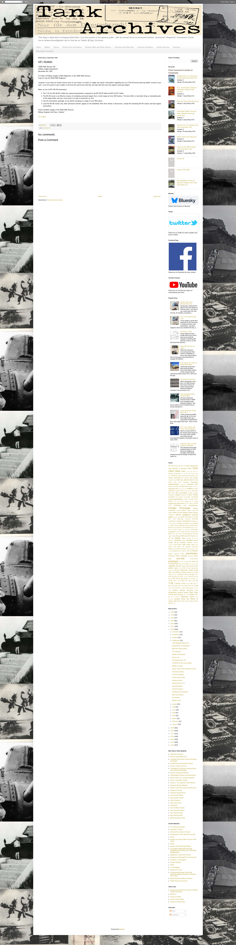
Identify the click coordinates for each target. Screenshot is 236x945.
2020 (172, 629)
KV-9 (191, 527)
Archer (191, 486)
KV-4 (170, 527)
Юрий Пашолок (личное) (178, 881)
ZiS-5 (196, 601)
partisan (176, 553)
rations (187, 564)
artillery (190, 488)
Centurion (171, 495)
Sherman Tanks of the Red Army (188, 101)
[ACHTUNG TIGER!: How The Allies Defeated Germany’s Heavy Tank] (172, 115)
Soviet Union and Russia (71, 47)
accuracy (194, 482)
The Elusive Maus (178, 672)
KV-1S (182, 525)
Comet (181, 497)
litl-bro (172, 837)
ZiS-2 (179, 601)
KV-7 (180, 527)
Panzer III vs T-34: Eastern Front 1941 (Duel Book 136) (187, 126)
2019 (172, 728)
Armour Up (175, 657)
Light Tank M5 (185, 531)
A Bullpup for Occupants (180, 692)
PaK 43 (189, 551)
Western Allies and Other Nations (98, 47)
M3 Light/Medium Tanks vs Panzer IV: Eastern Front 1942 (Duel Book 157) (187, 182)
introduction (177, 517)
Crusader (191, 499)
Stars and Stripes (178, 695)
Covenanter (187, 497)
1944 (177, 471)
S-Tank (188, 568)
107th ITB (177, 466)
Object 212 (194, 544)
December (176, 632)
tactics (175, 590)
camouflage (183, 493)
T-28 (189, 581)
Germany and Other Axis (124, 47)
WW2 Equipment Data (177, 818)
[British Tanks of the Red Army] (172, 140)
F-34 (196, 503)
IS (181, 517)
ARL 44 (195, 486)
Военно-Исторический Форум (180, 846)
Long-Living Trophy (178, 677)
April (174, 715)
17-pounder (183, 468)
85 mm (180, 480)
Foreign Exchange (179, 508)
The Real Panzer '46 (179, 660)
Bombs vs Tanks (177, 666)
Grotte (178, 510)
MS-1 (180, 544)
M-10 (196, 531)
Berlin (172, 491)
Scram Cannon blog (177, 899)
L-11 (195, 527)
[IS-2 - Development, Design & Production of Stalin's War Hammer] (172, 91)
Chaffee (177, 495)
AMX (196, 484)
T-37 (194, 583)
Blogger (122, 929)
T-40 (172, 586)
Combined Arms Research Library (181, 763)
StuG (186, 574)
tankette (182, 590)
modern (189, 542)
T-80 (183, 588)
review (184, 566)
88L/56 (186, 480)
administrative (173, 484)
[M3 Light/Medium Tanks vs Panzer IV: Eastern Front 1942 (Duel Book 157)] (172, 184)
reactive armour (193, 564)
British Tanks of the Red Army (187, 137)
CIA (176, 497)
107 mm (171, 466)
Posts (173, 911)
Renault (178, 566)
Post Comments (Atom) (55, 200)
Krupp (191, 523)
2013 (172, 745)
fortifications (172, 510)
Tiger (191, 592)
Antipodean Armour (176, 754)
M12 (194, 533)
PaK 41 (184, 551)
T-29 (193, 580)
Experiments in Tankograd (181, 646)
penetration (192, 553)
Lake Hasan (178, 529)
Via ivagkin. (42, 117)
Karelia (193, 521)
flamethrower (193, 505)
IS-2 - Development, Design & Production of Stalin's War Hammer (187, 89)
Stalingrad (181, 574)
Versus (56, 47)
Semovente (194, 568)
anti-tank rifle (183, 486)
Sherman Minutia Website (178, 785)
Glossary (176, 47)
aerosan (183, 484)
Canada (190, 493)
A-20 (170, 482)
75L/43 (170, 480)
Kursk (195, 523)
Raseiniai (181, 564)
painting (174, 551)
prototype (173, 561)
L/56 (172, 529)
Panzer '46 (180, 158)
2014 (172, 742)
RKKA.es (173, 894)
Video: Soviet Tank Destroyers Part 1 (184, 669)
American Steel (177, 680)
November (176, 634)
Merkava (170, 540)
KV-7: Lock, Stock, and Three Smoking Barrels (188, 428)
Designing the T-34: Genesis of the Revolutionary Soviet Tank (187, 77)
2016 (172, 736)
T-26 (182, 581)
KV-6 (176, 527)
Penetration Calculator (45, 51)
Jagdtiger (179, 521)
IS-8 (174, 519)
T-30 (196, 581)
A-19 (196, 480)
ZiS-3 (183, 601)
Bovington (195, 490)
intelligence (186, 515)
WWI (175, 601)
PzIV (177, 564)
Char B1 (183, 495)
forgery (195, 508)
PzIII (173, 564)
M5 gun (171, 538)
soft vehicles (176, 572)
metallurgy (177, 540)
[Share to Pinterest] (60, 125)
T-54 (189, 586)
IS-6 (196, 517)
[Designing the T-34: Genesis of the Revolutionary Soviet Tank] (172, 79)
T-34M (183, 583)
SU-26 (196, 576)
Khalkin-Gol (180, 523)
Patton (182, 553)
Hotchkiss (171, 515)
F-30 (189, 503)
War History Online (176, 815)
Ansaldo (176, 486)
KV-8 (183, 527)
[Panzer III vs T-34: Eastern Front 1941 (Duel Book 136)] (172, 128)
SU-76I (180, 579)
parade (170, 553)
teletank (180, 592)
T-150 (170, 581)
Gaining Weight (177, 686)
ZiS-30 (188, 601)
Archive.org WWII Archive (178, 757)
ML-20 (176, 542)
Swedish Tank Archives (178, 793)
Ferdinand (177, 505)
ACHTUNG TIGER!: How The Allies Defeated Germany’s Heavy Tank (186, 113)
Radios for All (176, 700)
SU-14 (185, 576)
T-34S (187, 583)
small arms (47, 128)
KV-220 (191, 525)
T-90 (194, 588)
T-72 (180, 588)
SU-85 (185, 579)
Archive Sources (163, 47)
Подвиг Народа (175, 862)
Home (38, 47)
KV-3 (196, 525)
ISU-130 (187, 519)
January (175, 724)
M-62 (177, 533)
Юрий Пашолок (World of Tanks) (181, 878)
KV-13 (177, 525)
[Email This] (51, 125)
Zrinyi (173, 603)
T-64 (173, 588)
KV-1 (172, 525)
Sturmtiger (191, 574)
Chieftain (189, 495)
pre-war (181, 558)
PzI (197, 561)
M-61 (173, 533)
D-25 (170, 501)
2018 (172, 731)
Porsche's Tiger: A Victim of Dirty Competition (188, 444)
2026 (172, 612)
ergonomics (181, 503)
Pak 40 (179, 551)
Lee (184, 529)
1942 (195, 468)
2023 (172, 621)
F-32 (193, 503)
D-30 (174, 501)
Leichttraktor (194, 529)
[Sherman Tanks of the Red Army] (172, 104)
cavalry (195, 493)
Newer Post (42, 196)
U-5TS (177, 596)
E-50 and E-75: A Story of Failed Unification (188, 363)
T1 (197, 588)
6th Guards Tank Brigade (190, 478)
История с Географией (178, 860)
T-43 (175, 586)
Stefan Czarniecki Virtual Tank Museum (183, 788)
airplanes (190, 484)
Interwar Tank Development (179, 773)
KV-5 (173, 527)
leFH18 (188, 529)
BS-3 (173, 493)
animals (170, 486)
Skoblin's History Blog (177, 902)
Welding (177, 599)
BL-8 (179, 490)
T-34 (170, 583)
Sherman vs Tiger (186, 331)
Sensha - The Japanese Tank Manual (182, 783)
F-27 (186, 503)
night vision (186, 544)
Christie (195, 495)
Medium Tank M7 (192, 538)
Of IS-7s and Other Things (178, 780)
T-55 (192, 586)
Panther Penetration (178, 654)
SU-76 (175, 579)
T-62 (169, 588)
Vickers (191, 597)
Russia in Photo (175, 897)
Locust (192, 531)
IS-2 (184, 517)
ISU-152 (195, 519)
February (175, 721)
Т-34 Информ (175, 867)
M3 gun (178, 536)
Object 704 (180, 546)
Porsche (190, 556)
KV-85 (188, 527)
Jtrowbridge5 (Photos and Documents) (183, 775)
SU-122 (174, 576)
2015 (172, 739)
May (174, 713)
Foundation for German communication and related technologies (183, 769)
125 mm (183, 466)
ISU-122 (180, 519)
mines (183, 540)
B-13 (194, 488)
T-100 (193, 579)
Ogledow (188, 546)
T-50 (185, 586)
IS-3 (187, 517)
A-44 (179, 482)
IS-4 (190, 517)
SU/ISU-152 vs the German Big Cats (186, 303)
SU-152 (190, 576)
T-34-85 (177, 583)
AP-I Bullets (176, 697)
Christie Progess (177, 689)
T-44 (178, 586)
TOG (184, 594)
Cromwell (195, 497)
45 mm (174, 476)
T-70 (176, 588)
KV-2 (187, 525)
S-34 (180, 568)
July (173, 707)
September (176, 640)
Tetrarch (186, 592)
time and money (176, 594)
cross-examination (175, 499)
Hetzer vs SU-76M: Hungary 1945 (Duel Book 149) (186, 148)
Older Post (156, 196)
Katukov (174, 523)
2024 (172, 618)
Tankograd (173, 805)
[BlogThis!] (53, 125)
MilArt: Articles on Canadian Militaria (182, 778)
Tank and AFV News (177, 798)
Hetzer (195, 512)
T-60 (196, 586)
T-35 (191, 583)
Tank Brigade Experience (180, 643)
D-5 (182, 501)
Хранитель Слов (176, 870)
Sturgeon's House (176, 790)
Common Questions (145, 47)
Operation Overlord (180, 549)
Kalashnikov (186, 521)
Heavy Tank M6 (192, 510)
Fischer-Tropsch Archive (178, 766)
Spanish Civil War (192, 572)
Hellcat (170, 512)
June (174, 710)
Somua (183, 572)
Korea (187, 523)
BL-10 (176, 490)
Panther (195, 551)
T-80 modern (189, 588)
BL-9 (182, 490)
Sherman (184, 570)
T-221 (174, 580)
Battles (47, 47)
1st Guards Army (191, 471)
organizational (191, 549)
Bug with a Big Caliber (179, 649)
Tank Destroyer (175, 800)
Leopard (178, 531)
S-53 (183, 568)
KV (169, 525)
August (174, 704)
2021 (172, 626)
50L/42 (180, 475)
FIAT (185, 505)
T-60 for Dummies (178, 674)
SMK (169, 572)
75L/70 (175, 480)
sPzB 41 (171, 574)
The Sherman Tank (176, 813)
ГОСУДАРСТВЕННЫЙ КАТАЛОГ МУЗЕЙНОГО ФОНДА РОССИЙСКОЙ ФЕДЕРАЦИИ (183, 850)
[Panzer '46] (172, 162)
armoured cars (173, 488)
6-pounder (177, 478)
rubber (176, 568)
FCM (169, 505)
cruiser (185, 499)
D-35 (178, 501)
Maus (183, 538)
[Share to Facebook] (58, 125)
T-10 (189, 578)
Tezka (172, 844)
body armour (188, 490)
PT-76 (181, 561)
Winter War (185, 599)
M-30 (170, 534)
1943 (171, 471)
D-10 (196, 499)
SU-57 (170, 578)
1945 (183, 471)
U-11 (172, 596)
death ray (188, 501)
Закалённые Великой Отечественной (183, 857)
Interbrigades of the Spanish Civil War (182, 834)
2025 (172, 615)
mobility (182, 542)
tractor (191, 594)
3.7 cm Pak (184, 473)
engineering (172, 503)
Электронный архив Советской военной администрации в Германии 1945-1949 (183, 874)
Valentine (184, 597)
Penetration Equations (187, 379)
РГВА (172, 865)
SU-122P (180, 576)
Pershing (171, 556)
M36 (196, 536)
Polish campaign (181, 556)
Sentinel (170, 570)
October (175, 637)
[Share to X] (56, 125)
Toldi (187, 594)
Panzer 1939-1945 (183, 170)
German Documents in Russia (180, 832)
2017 (172, 734)
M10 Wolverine (187, 533)
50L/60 (184, 475)
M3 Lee (184, 536)
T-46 (182, 586)
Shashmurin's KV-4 (178, 683)
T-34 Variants (176, 651)
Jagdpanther (172, 521)
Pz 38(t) (192, 561)
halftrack (183, 510)
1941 (190, 468)
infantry (178, 515)
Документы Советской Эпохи (180, 855)
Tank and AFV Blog (176, 795)
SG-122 (176, 570)
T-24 (178, 580)
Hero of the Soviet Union (183, 512)
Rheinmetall (189, 566)
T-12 (196, 578)
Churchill (171, 497)
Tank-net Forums (175, 803)
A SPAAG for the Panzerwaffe (182, 663)
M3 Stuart (191, 536)
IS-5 (193, 517)
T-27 (185, 581)
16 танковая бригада (177, 827)
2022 (172, 623)
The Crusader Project (177, 810)
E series (195, 501)
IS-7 (169, 519)
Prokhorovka (194, 558)
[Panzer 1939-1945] (172, 173)
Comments (175, 915)
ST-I (176, 574)
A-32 (175, 482)
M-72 (180, 533)
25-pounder (177, 473)
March (174, 718)
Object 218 (172, 546)
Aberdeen (186, 482)
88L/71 (191, 480)
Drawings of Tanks (176, 829)
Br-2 (169, 493)
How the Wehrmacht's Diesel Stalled (187, 395)
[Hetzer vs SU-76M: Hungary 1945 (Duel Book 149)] (172, 150)
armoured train (182, 488)
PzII (169, 564)
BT (177, 493)
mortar (175, 544)
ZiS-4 (192, 601)
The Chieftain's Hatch (177, 808)
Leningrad (171, 532)
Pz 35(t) (186, 561)
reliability (171, 566)
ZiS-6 (170, 603)
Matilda (177, 538)
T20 (169, 590)
